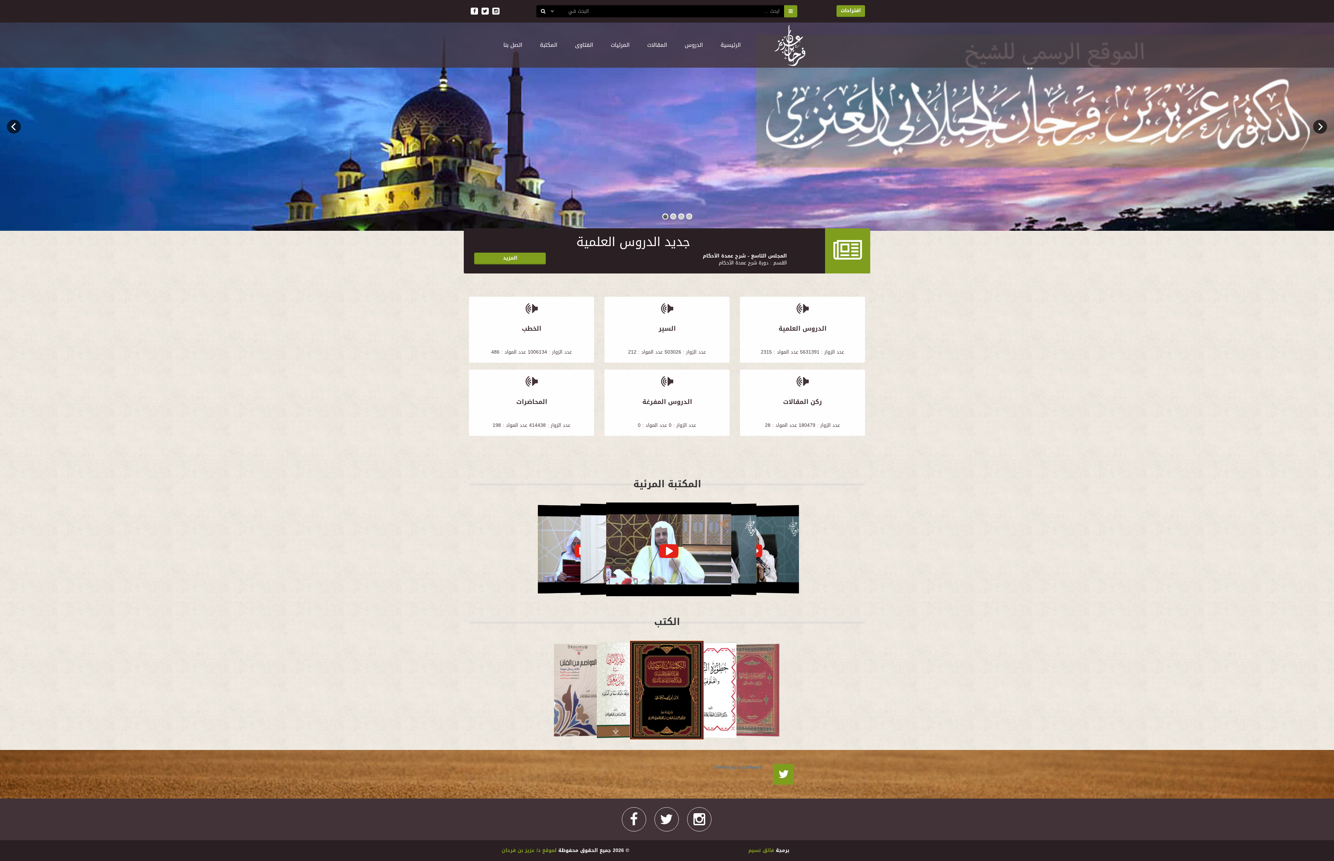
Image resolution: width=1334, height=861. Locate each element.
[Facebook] (634, 819)
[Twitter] (783, 774)
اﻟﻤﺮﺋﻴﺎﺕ (620, 45)
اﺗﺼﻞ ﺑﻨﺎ (512, 45)
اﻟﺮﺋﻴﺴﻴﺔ (726, 44)
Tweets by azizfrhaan (737, 767)
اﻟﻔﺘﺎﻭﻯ (584, 45)
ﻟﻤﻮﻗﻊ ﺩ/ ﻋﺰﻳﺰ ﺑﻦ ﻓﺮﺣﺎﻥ (529, 850)
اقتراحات (851, 10)
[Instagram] (699, 819)
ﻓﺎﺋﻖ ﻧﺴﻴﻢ (762, 850)
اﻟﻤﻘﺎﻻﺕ (657, 45)
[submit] (543, 11)
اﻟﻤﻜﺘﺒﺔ (549, 45)
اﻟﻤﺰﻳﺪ (510, 258)
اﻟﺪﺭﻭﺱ (694, 45)
